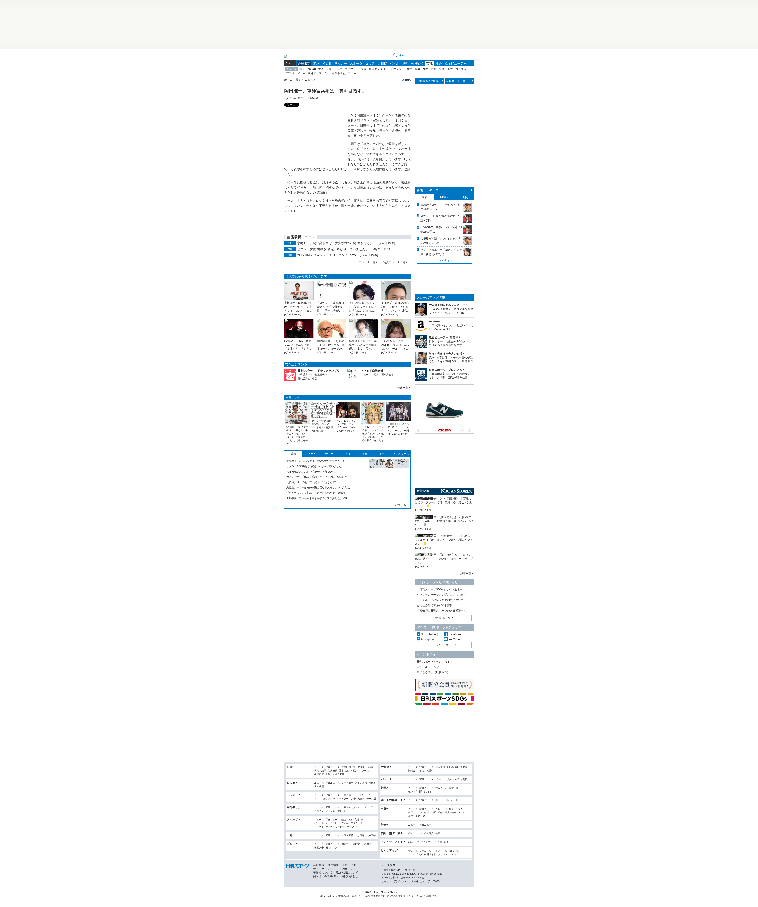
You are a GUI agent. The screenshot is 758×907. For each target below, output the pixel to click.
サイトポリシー (322, 868)
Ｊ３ (368, 795)
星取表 (463, 767)
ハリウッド (351, 69)
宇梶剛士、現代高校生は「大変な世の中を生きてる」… (336, 243)
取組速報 (440, 767)
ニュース (291, 69)
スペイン (319, 811)
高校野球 (319, 774)
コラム (352, 73)
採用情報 (333, 865)
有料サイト (430, 854)
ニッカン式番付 (425, 770)
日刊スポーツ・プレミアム (445, 369)
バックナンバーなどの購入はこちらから (441, 594)
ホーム (291, 63)
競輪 (446, 800)
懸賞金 (411, 770)
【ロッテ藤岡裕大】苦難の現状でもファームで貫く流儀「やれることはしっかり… (444, 502)
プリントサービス (447, 854)
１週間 (464, 197)
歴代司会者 (388, 374)
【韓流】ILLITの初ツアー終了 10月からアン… (313, 482)
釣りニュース (415, 833)
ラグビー (335, 823)
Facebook (455, 634)
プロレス (440, 779)
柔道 (357, 819)
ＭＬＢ (327, 63)
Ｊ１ (355, 795)
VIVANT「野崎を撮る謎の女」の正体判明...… (440, 218)
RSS (408, 80)
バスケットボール (323, 827)
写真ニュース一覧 (394, 262)
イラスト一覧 (440, 851)
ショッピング (415, 854)
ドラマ (338, 69)
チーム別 (371, 798)
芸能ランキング (428, 190)
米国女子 (319, 847)
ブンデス (357, 807)
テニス (364, 819)
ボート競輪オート (392, 800)
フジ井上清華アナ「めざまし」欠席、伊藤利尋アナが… (441, 252)
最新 (424, 197)
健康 (437, 833)
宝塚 (363, 69)
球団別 (353, 770)
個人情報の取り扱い (325, 876)
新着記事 (423, 491)
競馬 (405, 63)
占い (326, 73)
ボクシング (453, 779)
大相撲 (382, 63)
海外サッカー (295, 807)
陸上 (343, 819)
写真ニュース (294, 397)
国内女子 (357, 844)
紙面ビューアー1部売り (443, 337)
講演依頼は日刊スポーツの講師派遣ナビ (441, 610)
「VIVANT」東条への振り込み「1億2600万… (441, 229)
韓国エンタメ (377, 69)
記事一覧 (400, 505)
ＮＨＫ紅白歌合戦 (372, 370)
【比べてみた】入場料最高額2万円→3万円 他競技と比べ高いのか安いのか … (444, 521)
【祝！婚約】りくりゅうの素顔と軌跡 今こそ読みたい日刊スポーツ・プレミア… (444, 558)
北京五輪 (371, 835)
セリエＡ (346, 807)
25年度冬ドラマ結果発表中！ (313, 374)
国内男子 (346, 844)
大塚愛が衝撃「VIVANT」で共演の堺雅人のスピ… (440, 240)
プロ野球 (346, 767)
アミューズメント (392, 841)
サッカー (340, 63)
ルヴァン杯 (329, 798)
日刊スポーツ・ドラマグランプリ (319, 370)
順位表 (369, 767)
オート (454, 800)
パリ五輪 (360, 835)
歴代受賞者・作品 (307, 378)
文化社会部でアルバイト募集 (435, 605)
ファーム (364, 770)
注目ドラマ (315, 73)
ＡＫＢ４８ (441, 809)
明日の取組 (453, 767)
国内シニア (331, 847)
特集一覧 (402, 387)
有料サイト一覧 (455, 81)
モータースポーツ (344, 827)
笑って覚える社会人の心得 (445, 353)
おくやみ (460, 69)
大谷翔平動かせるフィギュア (447, 305)
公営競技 (417, 63)
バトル (394, 63)
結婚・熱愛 (413, 69)
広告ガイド (349, 865)
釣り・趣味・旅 (390, 833)
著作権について (322, 872)
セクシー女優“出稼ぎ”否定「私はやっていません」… (334, 249)
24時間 (444, 197)
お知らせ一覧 (442, 618)
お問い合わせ (349, 876)
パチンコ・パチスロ (431, 842)
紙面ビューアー (456, 63)
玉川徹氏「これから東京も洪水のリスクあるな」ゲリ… (318, 498)
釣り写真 (429, 833)
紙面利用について (347, 872)
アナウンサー (396, 69)
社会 (438, 63)
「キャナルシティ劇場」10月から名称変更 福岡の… (316, 492)
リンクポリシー (345, 868)
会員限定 (304, 63)
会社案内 (318, 865)
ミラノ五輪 (347, 835)
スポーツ (356, 63)
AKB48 (311, 69)
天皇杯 (361, 798)
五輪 (290, 835)
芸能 (429, 63)
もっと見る (443, 260)
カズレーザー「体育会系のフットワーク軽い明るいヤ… (318, 476)
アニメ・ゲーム (295, 73)
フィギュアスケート (352, 823)
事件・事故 (446, 69)
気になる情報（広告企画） (433, 672)
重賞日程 (454, 788)
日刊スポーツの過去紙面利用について (440, 600)
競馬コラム (441, 788)
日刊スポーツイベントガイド (435, 661)
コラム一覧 (425, 851)
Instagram (427, 639)
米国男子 (368, 844)
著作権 (398, 896)
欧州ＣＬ (341, 811)
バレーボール (321, 823)
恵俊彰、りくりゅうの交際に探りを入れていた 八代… (318, 487)
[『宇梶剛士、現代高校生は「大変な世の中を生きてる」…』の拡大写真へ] (389, 478)
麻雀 (446, 842)
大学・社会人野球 (335, 774)
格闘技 (463, 779)
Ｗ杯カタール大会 (346, 798)
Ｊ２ (361, 795)
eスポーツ (413, 842)
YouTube (454, 639)
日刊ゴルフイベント (429, 666)
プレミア (368, 807)
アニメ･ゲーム (401, 453)
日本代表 (346, 795)
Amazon (434, 321)
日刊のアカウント (443, 645)
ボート (439, 800)
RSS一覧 (454, 851)
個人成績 (332, 770)
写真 (302, 69)
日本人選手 (347, 783)
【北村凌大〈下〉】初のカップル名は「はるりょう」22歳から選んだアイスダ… (444, 539)
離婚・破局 (430, 69)
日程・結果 (320, 770)
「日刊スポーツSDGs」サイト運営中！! (441, 589)
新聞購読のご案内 (427, 81)
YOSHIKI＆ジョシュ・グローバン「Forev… (328, 255)
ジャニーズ (329, 453)
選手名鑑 (344, 770)
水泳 (350, 819)
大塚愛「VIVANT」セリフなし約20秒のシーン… (440, 207)
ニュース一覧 (367, 262)
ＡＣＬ (317, 798)
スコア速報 (359, 767)
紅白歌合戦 (339, 73)
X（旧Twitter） (430, 634)
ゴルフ (370, 63)
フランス (330, 811)
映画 (329, 69)
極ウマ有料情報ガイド (420, 791)
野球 (316, 63)
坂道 (321, 69)
